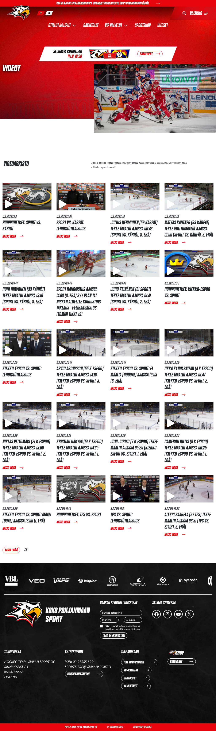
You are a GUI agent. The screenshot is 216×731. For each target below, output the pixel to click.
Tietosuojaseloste (115, 727)
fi (41, 13)
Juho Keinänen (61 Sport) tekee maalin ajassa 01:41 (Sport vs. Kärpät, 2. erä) (131, 295)
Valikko (196, 13)
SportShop (143, 25)
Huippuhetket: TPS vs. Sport (79, 514)
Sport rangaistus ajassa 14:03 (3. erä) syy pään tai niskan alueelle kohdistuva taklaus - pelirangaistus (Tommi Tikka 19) (79, 301)
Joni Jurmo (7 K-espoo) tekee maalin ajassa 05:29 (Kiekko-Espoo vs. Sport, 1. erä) (134, 448)
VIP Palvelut (113, 25)
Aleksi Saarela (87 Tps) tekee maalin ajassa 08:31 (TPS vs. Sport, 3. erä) (188, 521)
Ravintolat (90, 25)
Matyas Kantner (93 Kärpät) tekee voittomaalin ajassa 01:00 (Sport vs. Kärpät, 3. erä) (189, 229)
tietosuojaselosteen (128, 626)
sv (49, 13)
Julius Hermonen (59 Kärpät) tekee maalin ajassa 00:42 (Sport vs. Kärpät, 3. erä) (134, 229)
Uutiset (162, 25)
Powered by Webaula (142, 727)
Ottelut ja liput (59, 25)
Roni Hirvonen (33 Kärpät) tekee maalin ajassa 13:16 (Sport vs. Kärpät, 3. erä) (24, 295)
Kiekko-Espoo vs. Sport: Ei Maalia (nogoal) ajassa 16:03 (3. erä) (134, 375)
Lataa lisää (11, 550)
